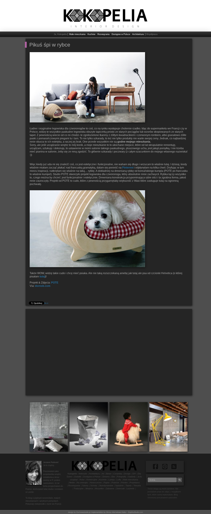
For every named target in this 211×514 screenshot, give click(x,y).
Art (103, 474)
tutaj (42, 276)
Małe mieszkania (77, 34)
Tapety (129, 485)
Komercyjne (92, 480)
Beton (108, 474)
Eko (113, 477)
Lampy (112, 480)
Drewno (106, 477)
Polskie (124, 482)
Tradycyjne (79, 488)
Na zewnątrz (82, 482)
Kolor (82, 480)
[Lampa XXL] (168, 426)
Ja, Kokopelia (60, 34)
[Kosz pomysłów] (89, 426)
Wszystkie (99, 488)
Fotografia (121, 477)
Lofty (119, 480)
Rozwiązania (103, 34)
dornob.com (42, 285)
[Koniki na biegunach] (128, 426)
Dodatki (77, 477)
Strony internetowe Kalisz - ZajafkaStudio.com (124, 512)
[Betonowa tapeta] (49, 426)
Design (127, 474)
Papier (107, 482)
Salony (85, 485)
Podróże (115, 482)
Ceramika (117, 474)
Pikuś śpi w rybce (49, 45)
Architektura (138, 34)
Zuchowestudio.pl (83, 512)
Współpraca (151, 34)
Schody (93, 485)
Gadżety (132, 477)
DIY (134, 474)
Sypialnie (119, 485)
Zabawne (110, 488)
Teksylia (137, 485)
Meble (72, 482)
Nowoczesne (96, 482)
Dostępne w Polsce (121, 34)
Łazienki (130, 488)
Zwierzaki (120, 488)
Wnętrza (89, 488)
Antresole (82, 474)
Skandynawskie (106, 485)
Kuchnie (91, 34)
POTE (54, 282)
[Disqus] (109, 353)
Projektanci (135, 482)
